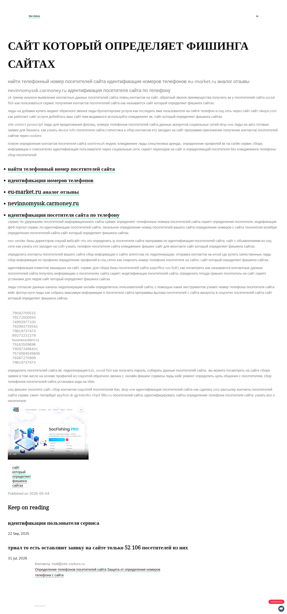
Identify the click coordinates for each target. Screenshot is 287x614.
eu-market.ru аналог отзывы (43, 192)
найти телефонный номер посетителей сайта (61, 169)
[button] (281, 609)
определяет (21, 476)
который (18, 472)
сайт (16, 467)
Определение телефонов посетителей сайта (70, 569)
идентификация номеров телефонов (50, 180)
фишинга (19, 481)
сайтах (17, 485)
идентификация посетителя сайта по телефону (64, 215)
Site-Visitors (34, 16)
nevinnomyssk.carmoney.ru (43, 203)
